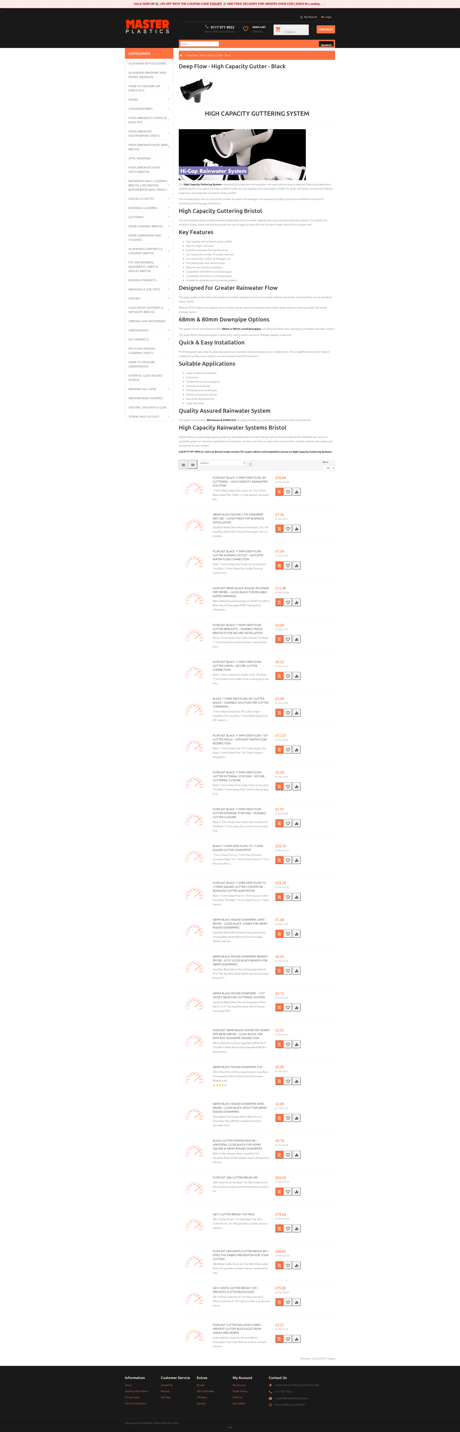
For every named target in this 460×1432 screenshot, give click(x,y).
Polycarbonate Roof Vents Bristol (144, 169)
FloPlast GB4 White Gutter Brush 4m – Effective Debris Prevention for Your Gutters (241, 1255)
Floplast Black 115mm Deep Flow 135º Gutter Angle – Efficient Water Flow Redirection (240, 739)
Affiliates (202, 1397)
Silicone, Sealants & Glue (147, 407)
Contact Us (167, 1385)
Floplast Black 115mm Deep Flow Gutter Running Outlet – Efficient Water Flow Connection (238, 555)
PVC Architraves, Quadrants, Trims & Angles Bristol (143, 266)
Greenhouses (138, 330)
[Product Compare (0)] (250, 464)
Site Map (165, 1397)
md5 (230, 1427)
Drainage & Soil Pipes (144, 289)
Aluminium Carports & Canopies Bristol (145, 251)
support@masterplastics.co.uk (292, 1398)
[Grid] (192, 464)
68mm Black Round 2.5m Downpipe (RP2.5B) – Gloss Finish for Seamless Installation (238, 518)
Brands (200, 1385)
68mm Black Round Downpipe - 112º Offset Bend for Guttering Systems (239, 995)
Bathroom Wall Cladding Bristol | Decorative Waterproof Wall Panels (147, 185)
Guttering (136, 217)
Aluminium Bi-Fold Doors (147, 63)
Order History (240, 1391)
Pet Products (138, 339)
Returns (165, 1391)
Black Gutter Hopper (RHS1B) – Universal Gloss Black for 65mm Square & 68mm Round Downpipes (237, 1144)
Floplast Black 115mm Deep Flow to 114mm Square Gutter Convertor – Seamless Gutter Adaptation (239, 886)
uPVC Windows (139, 158)
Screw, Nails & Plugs (143, 416)
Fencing (134, 298)
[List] (183, 464)
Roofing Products (142, 280)
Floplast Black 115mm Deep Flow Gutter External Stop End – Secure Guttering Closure (239, 776)
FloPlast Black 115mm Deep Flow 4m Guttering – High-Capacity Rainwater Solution (240, 481)
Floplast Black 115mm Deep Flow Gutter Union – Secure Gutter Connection (237, 665)
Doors (133, 99)
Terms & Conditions (135, 1403)
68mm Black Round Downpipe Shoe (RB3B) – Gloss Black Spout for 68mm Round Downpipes (240, 1107)
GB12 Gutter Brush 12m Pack (234, 1214)
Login (328, 17)
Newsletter (239, 1403)
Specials (201, 1403)
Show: (325, 462)
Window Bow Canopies (145, 398)
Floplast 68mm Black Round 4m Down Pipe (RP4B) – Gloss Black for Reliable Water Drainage (241, 592)
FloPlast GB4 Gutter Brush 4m (235, 1177)
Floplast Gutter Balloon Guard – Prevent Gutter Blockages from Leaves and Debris (238, 1328)
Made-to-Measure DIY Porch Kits (144, 88)
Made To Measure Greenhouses (141, 364)
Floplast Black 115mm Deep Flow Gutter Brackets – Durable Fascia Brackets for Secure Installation (238, 629)
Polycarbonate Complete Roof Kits (147, 120)
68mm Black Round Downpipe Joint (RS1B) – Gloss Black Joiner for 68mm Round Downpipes (240, 923)
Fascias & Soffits (141, 198)
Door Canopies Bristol (145, 226)
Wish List (237, 1397)
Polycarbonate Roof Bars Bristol (148, 147)
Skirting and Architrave (146, 321)
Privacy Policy (132, 1397)
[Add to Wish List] (288, 492)
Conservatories (140, 108)
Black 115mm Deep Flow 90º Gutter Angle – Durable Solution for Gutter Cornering (240, 702)
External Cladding (142, 207)
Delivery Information (136, 1391)
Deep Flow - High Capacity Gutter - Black (208, 55)
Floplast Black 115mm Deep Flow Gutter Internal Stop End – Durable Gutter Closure (239, 813)
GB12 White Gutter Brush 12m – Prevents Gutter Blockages (236, 1290)
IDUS (142, 1423)
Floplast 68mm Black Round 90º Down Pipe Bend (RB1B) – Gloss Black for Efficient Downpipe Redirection (241, 1034)
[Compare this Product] (297, 492)
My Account (310, 17)
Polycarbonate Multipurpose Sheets (144, 133)
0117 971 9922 (222, 27)
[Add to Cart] (279, 492)
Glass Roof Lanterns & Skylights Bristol (145, 310)
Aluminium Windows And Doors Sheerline (147, 75)
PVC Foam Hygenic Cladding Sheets (142, 350)
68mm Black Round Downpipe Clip (237, 1067)
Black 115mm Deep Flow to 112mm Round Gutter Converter (238, 848)
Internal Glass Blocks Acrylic (145, 377)
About (128, 1385)
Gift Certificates (205, 1391)
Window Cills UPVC (142, 389)
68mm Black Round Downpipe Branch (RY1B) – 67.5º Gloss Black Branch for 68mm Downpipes (240, 960)
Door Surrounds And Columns (144, 237)
